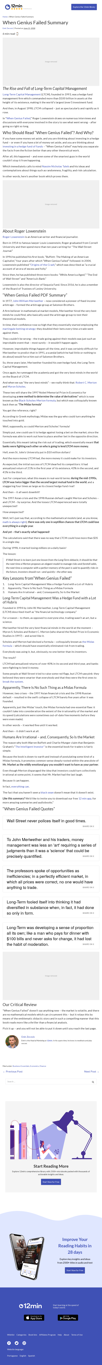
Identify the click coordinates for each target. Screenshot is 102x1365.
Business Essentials (21, 1066)
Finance (43, 1066)
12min (49, 1040)
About (66, 1335)
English (23, 1356)
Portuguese (12, 1356)
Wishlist (10, 1335)
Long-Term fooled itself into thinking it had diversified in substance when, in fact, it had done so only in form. (50, 907)
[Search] (93, 1082)
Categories (21, 1335)
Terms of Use (77, 1335)
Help (60, 1335)
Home (5, 17)
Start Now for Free (51, 1182)
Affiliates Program (47, 1335)
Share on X (88, 826)
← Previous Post (13, 1071)
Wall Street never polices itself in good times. (46, 820)
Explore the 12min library (84, 7)
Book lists (32, 1335)
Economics (34, 1066)
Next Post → (91, 1071)
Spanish (31, 1356)
